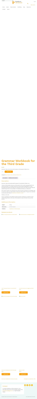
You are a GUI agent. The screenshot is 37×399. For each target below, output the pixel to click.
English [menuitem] (3, 0)
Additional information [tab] (13, 177)
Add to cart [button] (6, 292)
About (7, 7)
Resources (29, 7)
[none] (7, 0)
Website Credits (30, 396)
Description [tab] (5, 177)
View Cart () (33, 4)
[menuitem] (7, 0)
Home (3, 7)
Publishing (19, 7)
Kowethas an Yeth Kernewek (15, 208)
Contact (3, 9)
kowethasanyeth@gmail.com (8, 390)
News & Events (13, 7)
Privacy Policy (33, 396)
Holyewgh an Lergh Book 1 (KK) (29, 378)
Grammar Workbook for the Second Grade (9, 378)
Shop (24, 7)
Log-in (8, 9)
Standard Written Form (17, 174)
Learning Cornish (9, 174)
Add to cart (9, 171)
